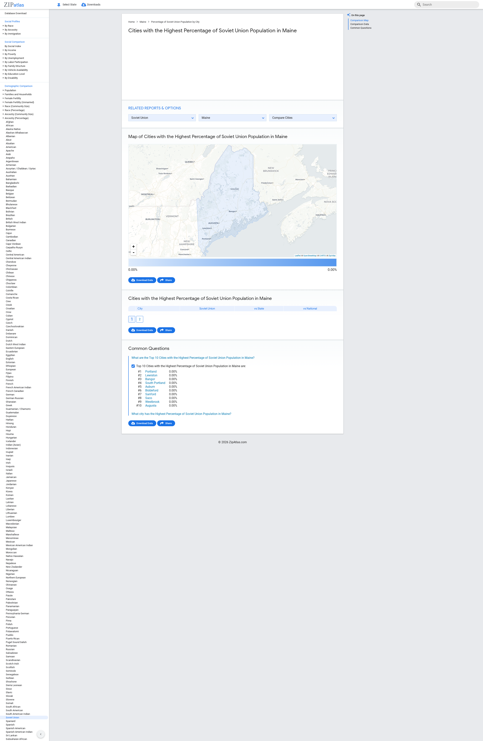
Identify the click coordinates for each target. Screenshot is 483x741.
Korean (9, 495)
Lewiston (151, 375)
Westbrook (152, 402)
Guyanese (11, 416)
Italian (9, 473)
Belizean (10, 197)
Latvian (10, 502)
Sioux (9, 688)
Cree (8, 301)
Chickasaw (12, 269)
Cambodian (12, 236)
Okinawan (11, 584)
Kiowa (9, 491)
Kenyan (10, 487)
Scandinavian (13, 660)
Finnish (10, 380)
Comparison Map (359, 20)
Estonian (10, 362)
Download (328, 141)
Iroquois (10, 466)
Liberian (10, 509)
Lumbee (10, 516)
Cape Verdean (13, 243)
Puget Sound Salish (16, 642)
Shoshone (11, 681)
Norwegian (11, 581)
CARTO (322, 256)
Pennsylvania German (17, 613)
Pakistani (11, 599)
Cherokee (11, 261)
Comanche (11, 294)
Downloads (93, 4)
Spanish (10, 724)
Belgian (10, 193)
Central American (15, 254)
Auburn (150, 386)
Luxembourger (13, 520)
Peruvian (10, 617)
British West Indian (16, 222)
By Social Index (13, 46)
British (9, 218)
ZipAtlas (332, 256)
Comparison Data (359, 24)
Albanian (10, 136)
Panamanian (12, 606)
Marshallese (12, 534)
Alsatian (10, 143)
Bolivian (10, 211)
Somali (9, 703)
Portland (151, 371)
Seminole (11, 670)
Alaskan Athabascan (17, 132)
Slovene (10, 699)
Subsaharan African (16, 739)
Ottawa (10, 591)
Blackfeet (11, 208)
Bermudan (11, 200)
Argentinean (12, 161)
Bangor (150, 379)
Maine (143, 21)
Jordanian (11, 484)
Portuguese (12, 627)
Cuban (9, 315)
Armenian (11, 165)
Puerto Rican (12, 638)
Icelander (11, 441)
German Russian (15, 398)
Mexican (10, 541)
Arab (8, 154)
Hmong (10, 423)
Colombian (11, 287)
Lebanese (11, 505)
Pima (8, 620)
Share (168, 280)
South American (14, 710)
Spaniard (10, 721)
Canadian (11, 240)
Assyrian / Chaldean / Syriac (21, 168)
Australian (11, 172)
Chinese (10, 276)
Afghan (10, 121)
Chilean (10, 272)
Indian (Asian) (13, 444)
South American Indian (18, 713)
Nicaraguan (12, 570)
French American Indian (18, 387)
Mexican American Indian (19, 545)
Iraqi (8, 459)
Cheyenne (11, 265)
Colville (9, 290)
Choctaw (10, 283)
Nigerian (10, 574)
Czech (9, 322)
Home (131, 21)
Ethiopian (11, 365)
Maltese (10, 531)
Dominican (11, 337)
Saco (148, 398)
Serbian (10, 678)
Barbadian (11, 186)
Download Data (144, 280)
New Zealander (14, 566)
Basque (10, 190)
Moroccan (11, 552)
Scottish (10, 667)
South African (13, 706)
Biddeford (151, 390)
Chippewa (11, 279)
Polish (9, 624)
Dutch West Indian (16, 344)
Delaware (11, 333)
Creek (9, 304)
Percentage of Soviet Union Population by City (175, 21)
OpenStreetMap (309, 256)
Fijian (9, 373)
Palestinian (12, 602)
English (10, 358)
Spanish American (15, 728)
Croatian (10, 308)
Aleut (8, 139)
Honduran (11, 426)
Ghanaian (11, 401)
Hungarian (11, 437)
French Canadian (15, 391)
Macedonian (12, 523)
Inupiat (9, 452)
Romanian (11, 645)
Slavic (9, 692)
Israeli (9, 470)
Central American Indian (18, 258)
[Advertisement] (180, 66)
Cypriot (9, 319)
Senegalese (12, 674)
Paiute (9, 595)
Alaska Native (13, 129)
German (10, 394)
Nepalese (11, 563)
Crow (8, 312)
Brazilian (10, 215)
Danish (9, 330)
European (11, 369)
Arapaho (10, 157)
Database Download (15, 13)
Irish (8, 462)
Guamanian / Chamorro (18, 409)
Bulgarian (11, 226)
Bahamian (11, 179)
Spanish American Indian (19, 731)
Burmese (10, 229)
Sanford (150, 394)
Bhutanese (11, 204)
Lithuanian (11, 513)
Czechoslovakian (15, 326)
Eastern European (15, 348)
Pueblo (9, 635)
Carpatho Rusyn (14, 247)
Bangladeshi (12, 182)
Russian (10, 649)
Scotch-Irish (12, 663)
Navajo (9, 559)
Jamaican (11, 477)
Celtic (9, 251)
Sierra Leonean (14, 685)
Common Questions (360, 27)
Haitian (9, 419)
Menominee (12, 538)
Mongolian (11, 548)
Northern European (16, 577)
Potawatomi (12, 631)
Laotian (10, 498)
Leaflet (297, 256)
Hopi (8, 430)
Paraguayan (12, 609)
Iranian (9, 455)
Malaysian (11, 527)
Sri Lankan (11, 735)
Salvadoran (12, 652)
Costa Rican (12, 297)
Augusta (150, 405)
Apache (10, 150)
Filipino (9, 376)
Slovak (9, 696)
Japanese (11, 480)
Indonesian (12, 448)
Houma (10, 434)
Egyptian (10, 355)
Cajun (9, 233)
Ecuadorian (12, 351)
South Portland (155, 383)
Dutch (9, 340)
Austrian (10, 175)
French (9, 383)
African (10, 125)
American (11, 147)
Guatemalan (12, 412)
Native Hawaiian (14, 556)
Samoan (10, 656)
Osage (9, 588)
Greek (9, 405)
